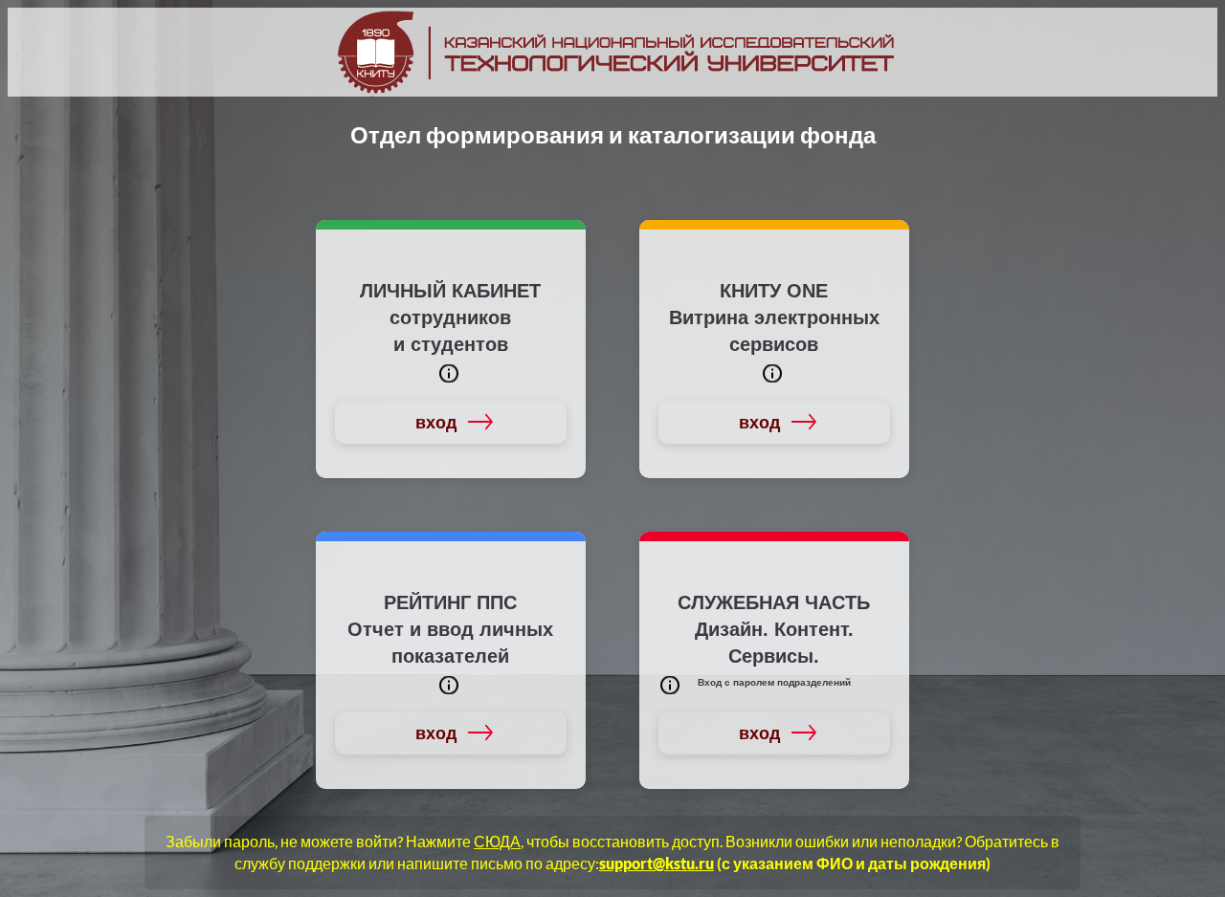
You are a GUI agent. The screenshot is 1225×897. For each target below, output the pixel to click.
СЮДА (497, 841)
